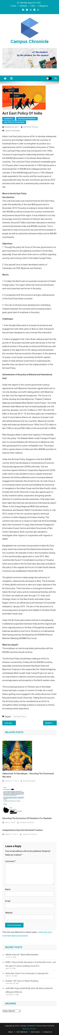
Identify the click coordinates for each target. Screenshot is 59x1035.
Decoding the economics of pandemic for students (27, 818)
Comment (10, 861)
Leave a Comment (12, 131)
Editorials (23, 6)
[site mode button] (49, 78)
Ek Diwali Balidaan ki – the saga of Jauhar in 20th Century (11, 723)
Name (8, 889)
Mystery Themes (29, 1029)
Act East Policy (20, 716)
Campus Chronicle (30, 41)
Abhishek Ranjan (30, 127)
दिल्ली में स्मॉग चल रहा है (51, 723)
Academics (8, 119)
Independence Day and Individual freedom (22, 830)
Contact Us (47, 1032)
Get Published (21, 1032)
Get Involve (35, 1032)
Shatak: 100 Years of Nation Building (21, 981)
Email (7, 901)
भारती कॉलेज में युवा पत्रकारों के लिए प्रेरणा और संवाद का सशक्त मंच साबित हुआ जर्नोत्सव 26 (29, 990)
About (10, 1032)
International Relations (27, 119)
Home (13, 6)
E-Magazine (43, 6)
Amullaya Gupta (29, 781)
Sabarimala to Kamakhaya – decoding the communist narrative (28, 775)
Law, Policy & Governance (14, 122)
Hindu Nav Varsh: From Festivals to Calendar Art (26, 973)
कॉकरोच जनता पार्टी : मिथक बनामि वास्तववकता (21, 955)
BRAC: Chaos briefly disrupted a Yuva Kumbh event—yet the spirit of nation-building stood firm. (30, 964)
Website (8, 913)
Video (33, 6)
